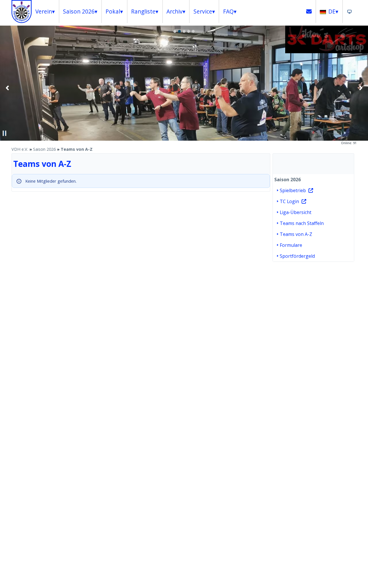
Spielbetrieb (293, 190)
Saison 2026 (44, 149)
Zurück (7, 87)
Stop (4, 133)
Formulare (291, 245)
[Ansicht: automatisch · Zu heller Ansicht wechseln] (349, 11)
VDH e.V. (20, 149)
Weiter (360, 87)
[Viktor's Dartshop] (326, 51)
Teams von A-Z (77, 149)
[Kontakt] (309, 11)
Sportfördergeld (297, 256)
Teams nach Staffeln (302, 223)
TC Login (289, 201)
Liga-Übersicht (295, 212)
